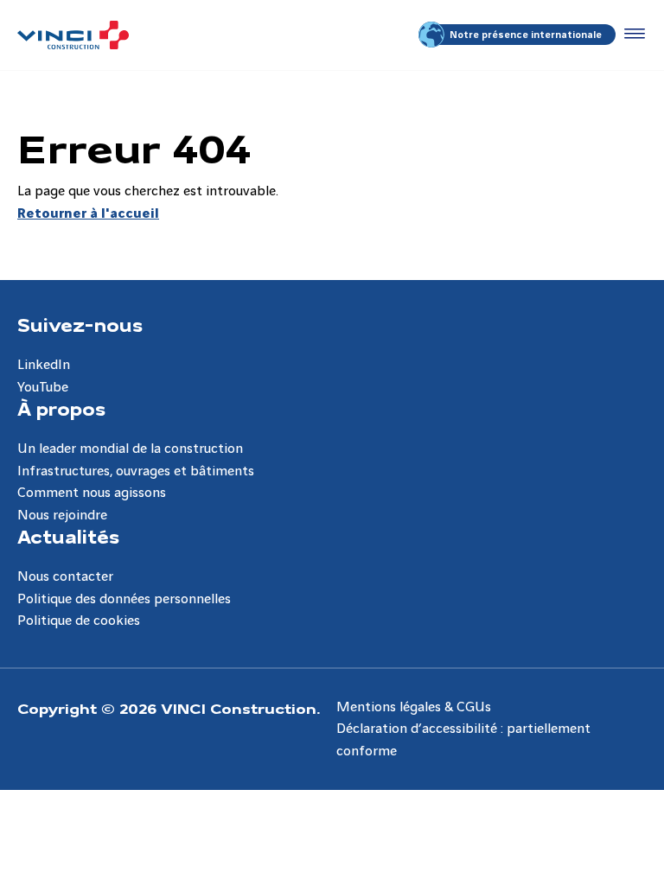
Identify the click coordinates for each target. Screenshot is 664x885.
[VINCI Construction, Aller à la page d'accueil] (73, 35)
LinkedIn (43, 365)
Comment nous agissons (91, 493)
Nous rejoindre (62, 515)
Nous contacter (65, 577)
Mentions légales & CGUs (413, 707)
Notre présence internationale (526, 35)
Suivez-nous (80, 324)
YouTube (42, 387)
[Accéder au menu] (631, 34)
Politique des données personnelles (124, 599)
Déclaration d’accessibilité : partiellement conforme (463, 740)
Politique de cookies (78, 621)
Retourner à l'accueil (88, 214)
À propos (61, 407)
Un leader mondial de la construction (130, 449)
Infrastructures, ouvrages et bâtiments (135, 471)
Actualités (68, 535)
